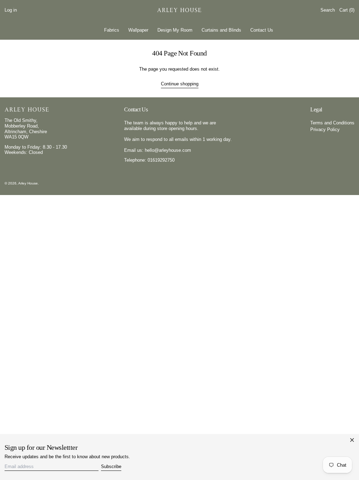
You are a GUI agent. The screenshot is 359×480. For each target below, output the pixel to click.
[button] (327, 10)
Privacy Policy (325, 129)
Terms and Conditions (332, 122)
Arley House (28, 183)
